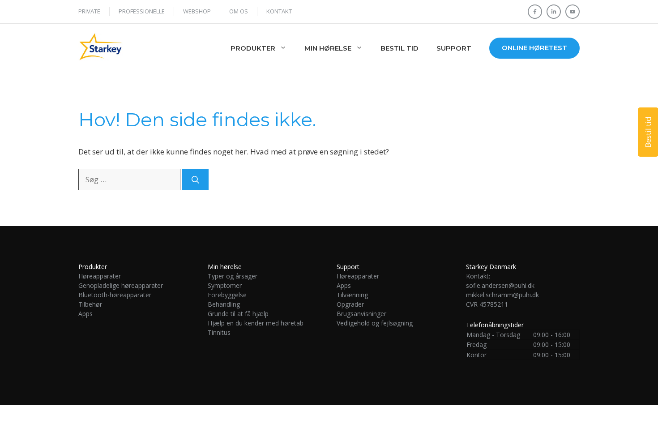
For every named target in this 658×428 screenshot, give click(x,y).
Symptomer (225, 285)
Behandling (224, 304)
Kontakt (279, 11)
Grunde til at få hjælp (238, 313)
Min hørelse (327, 48)
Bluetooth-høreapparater (114, 295)
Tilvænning (352, 295)
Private (89, 11)
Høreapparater (99, 276)
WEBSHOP (197, 11)
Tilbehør (90, 304)
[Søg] (195, 179)
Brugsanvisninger (361, 313)
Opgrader (350, 304)
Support (453, 48)
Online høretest (534, 47)
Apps (85, 313)
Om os (238, 11)
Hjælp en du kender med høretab (255, 323)
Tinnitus (220, 332)
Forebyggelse (227, 295)
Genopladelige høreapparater (120, 285)
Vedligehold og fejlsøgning (375, 323)
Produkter (253, 48)
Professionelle (142, 11)
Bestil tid (399, 48)
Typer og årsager (232, 276)
